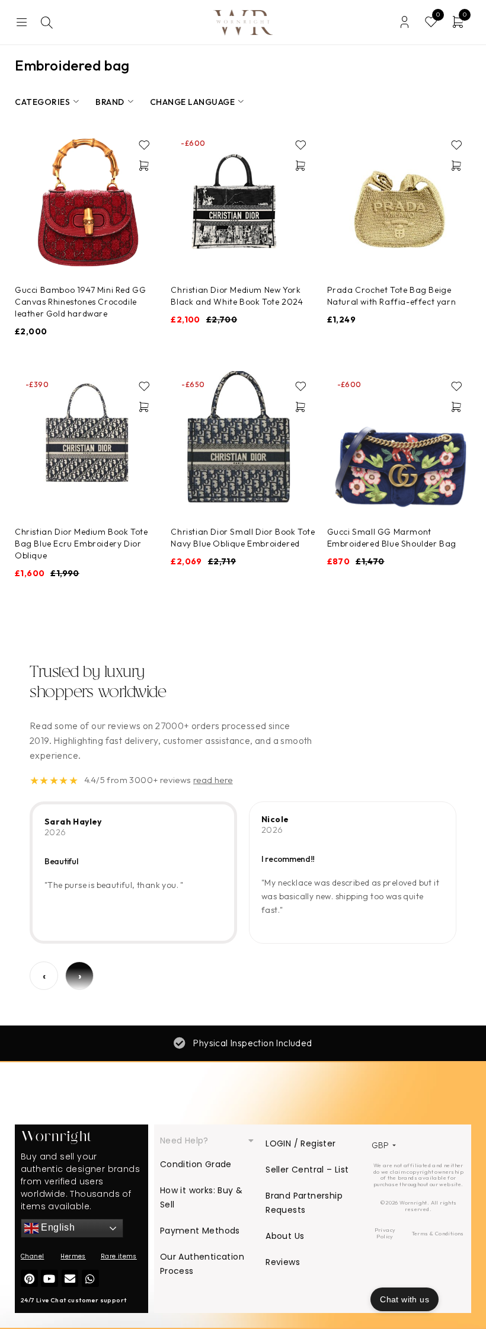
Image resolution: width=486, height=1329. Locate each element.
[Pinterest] (29, 1278)
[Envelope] (70, 1278)
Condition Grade (196, 1164)
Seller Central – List (307, 1169)
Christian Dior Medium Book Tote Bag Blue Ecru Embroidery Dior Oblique (81, 543)
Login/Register (404, 22)
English (57, 1228)
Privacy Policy (385, 1232)
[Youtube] (49, 1278)
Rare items (119, 1256)
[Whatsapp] (90, 1278)
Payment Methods (200, 1231)
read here (213, 779)
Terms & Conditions (438, 1233)
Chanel (32, 1256)
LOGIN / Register (300, 1143)
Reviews (283, 1262)
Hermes (72, 1256)
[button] (144, 165)
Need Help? (184, 1140)
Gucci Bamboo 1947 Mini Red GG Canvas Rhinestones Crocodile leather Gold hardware (80, 302)
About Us (285, 1236)
